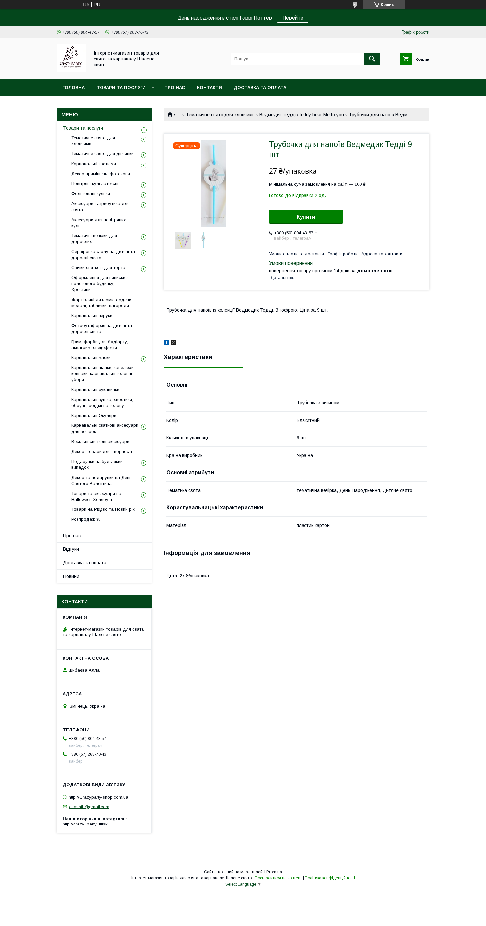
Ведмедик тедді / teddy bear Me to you (301, 114)
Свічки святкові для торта (98, 267)
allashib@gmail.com (89, 806)
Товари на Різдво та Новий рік (103, 509)
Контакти (209, 87)
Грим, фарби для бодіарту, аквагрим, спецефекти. (99, 344)
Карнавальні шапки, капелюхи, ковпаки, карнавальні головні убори (103, 373)
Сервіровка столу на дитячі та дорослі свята (103, 254)
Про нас (174, 87)
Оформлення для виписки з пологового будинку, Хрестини (100, 283)
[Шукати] (372, 59)
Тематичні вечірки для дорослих (94, 238)
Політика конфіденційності (330, 878)
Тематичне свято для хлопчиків (220, 114)
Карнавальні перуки (91, 315)
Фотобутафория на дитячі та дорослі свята (101, 328)
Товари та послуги (121, 87)
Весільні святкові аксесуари (100, 441)
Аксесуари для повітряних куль (98, 222)
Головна (73, 87)
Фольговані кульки (90, 193)
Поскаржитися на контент (278, 878)
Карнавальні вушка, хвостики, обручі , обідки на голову (102, 402)
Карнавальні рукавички (95, 389)
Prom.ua (274, 872)
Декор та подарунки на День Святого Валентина (101, 480)
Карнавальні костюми (93, 163)
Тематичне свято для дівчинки (102, 153)
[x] (173, 343)
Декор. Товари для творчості (101, 451)
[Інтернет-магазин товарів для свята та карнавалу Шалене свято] (71, 70)
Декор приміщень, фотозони (100, 173)
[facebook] (166, 343)
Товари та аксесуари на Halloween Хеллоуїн (96, 496)
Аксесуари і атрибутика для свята (100, 206)
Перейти (292, 17)
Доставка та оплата (260, 87)
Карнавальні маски (91, 357)
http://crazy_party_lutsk (85, 824)
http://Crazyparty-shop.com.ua (98, 797)
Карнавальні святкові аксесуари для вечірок (104, 428)
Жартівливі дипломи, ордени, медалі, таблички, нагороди (101, 302)
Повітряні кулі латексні (94, 183)
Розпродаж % (86, 519)
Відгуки (71, 549)
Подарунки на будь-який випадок (97, 464)
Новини (71, 576)
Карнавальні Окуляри (93, 415)
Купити (306, 217)
